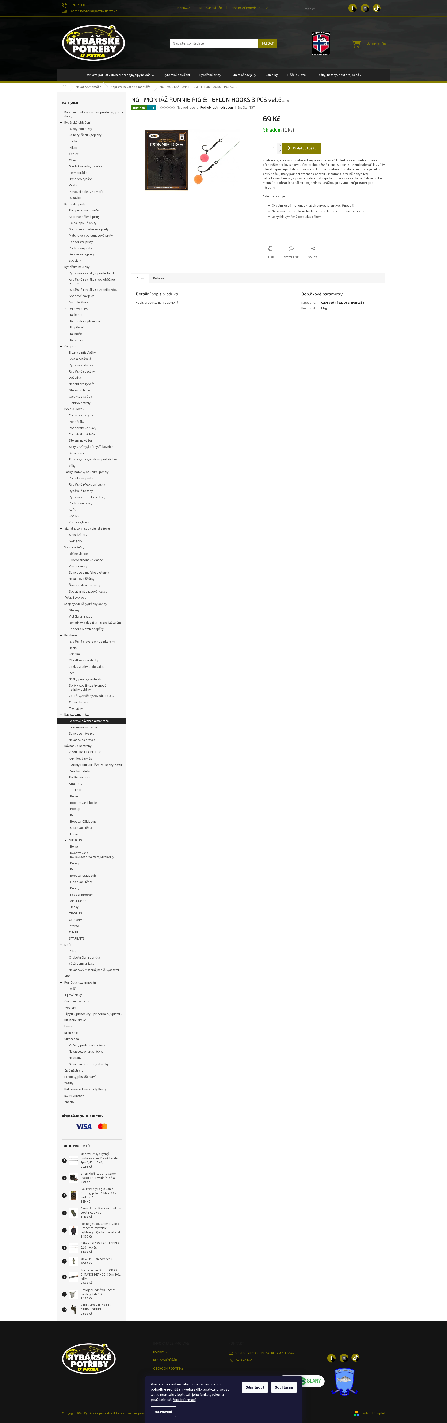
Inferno (74, 926)
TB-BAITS (75, 913)
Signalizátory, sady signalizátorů (87, 528)
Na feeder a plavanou (85, 321)
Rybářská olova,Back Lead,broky (92, 641)
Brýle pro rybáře (80, 179)
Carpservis (76, 919)
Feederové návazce (83, 727)
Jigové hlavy (73, 995)
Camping (70, 346)
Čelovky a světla (80, 396)
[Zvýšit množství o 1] (279, 145)
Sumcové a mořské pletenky (89, 572)
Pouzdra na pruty (81, 478)
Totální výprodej (75, 597)
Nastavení (163, 1411)
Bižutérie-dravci (75, 1020)
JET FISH (75, 790)
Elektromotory (74, 1095)
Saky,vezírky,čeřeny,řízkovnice (91, 447)
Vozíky (68, 1083)
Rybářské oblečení (77, 122)
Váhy (72, 466)
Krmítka (74, 654)
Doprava (183, 8)
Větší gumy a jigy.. (81, 963)
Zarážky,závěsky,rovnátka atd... (91, 696)
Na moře (76, 334)
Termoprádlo (78, 172)
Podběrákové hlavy (82, 428)
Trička (73, 141)
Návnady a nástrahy (78, 746)
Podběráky (76, 421)
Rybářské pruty (75, 204)
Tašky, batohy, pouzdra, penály (86, 472)
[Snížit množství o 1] (279, 151)
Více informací (184, 1399)
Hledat (268, 43)
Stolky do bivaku (80, 390)
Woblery (70, 1007)
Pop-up (75, 809)
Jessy (74, 907)
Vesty (73, 185)
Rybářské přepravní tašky (87, 484)
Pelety (74, 888)
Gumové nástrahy (76, 1001)
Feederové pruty (81, 242)
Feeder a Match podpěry (86, 629)
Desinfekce (77, 453)
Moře (68, 945)
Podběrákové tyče (82, 434)
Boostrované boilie (83, 802)
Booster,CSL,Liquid (83, 821)
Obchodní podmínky (245, 8)
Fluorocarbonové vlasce (86, 560)
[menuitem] (120, 75)
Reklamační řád (210, 8)
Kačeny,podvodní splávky (87, 1045)
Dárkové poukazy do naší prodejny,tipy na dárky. (93, 114)
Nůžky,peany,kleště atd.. (86, 679)
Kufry (72, 509)
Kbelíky (74, 516)
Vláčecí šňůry (78, 566)
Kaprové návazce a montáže (89, 721)
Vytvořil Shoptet (374, 1413)
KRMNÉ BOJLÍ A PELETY (85, 752)
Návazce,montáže (77, 714)
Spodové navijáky (81, 296)
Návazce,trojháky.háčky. (86, 1051)
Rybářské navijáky (77, 267)
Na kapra (76, 315)
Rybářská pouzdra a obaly (87, 497)
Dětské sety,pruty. (82, 254)
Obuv (72, 160)
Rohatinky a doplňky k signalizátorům (95, 622)
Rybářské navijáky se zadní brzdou (93, 289)
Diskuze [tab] (158, 278)
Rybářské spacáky (82, 371)
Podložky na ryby (81, 415)
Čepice (74, 154)
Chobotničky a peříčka (84, 957)
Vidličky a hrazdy (80, 616)
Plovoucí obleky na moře (86, 191)
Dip (72, 815)
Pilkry (73, 951)
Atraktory (75, 783)
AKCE (68, 976)
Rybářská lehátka (81, 365)
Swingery (75, 541)
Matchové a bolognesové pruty (91, 235)
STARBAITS (77, 938)
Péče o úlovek (74, 409)
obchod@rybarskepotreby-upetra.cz (265, 1353)
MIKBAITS (75, 840)
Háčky (73, 648)
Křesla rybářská (80, 359)
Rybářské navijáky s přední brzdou (93, 273)
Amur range (78, 900)
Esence (75, 834)
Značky (69, 1102)
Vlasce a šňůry (74, 547)
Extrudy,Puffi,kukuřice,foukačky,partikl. (96, 765)
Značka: (246, 107)
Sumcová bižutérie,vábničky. (89, 1064)
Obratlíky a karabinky (84, 660)
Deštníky (75, 377)
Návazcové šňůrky (82, 579)
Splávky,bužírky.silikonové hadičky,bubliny (87, 687)
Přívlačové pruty (80, 248)
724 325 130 (243, 1359)
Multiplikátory (78, 302)
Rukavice (75, 198)
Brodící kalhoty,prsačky (85, 166)
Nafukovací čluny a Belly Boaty (85, 1089)
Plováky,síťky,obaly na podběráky (93, 459)
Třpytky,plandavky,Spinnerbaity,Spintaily (93, 1014)
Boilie (74, 796)
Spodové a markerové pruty (89, 229)
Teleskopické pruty (82, 223)
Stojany (74, 610)
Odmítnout (254, 1387)
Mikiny (73, 147)
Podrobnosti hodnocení (216, 108)
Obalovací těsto (81, 828)
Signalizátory (78, 534)
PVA (71, 673)
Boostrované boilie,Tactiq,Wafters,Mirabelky (92, 855)
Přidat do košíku (305, 148)
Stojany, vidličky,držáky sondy (85, 604)
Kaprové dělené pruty (84, 217)
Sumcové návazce (82, 733)
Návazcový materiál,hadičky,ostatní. (94, 970)
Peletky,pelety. (80, 771)
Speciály (75, 260)
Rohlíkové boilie (80, 777)
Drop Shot (71, 1032)
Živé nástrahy (73, 1070)
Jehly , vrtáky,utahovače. (86, 666)
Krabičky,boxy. (79, 522)
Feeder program (81, 894)
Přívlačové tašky (80, 503)
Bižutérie (70, 635)
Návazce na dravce (82, 740)
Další (72, 989)
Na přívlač (77, 327)
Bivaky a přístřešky (82, 352)
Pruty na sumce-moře (84, 210)
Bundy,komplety (80, 129)
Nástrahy (75, 1058)
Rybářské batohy (81, 491)
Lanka (68, 1026)
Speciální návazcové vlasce (88, 591)
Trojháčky (76, 708)
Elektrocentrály (80, 403)
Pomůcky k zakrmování (80, 982)
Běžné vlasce (78, 553)
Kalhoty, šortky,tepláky (85, 135)
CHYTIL (74, 932)
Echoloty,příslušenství (80, 1077)
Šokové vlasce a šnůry (84, 585)
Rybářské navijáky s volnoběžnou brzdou (92, 281)
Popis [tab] (140, 278)
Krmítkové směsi (81, 758)
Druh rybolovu (78, 308)
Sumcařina (71, 1039)
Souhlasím (284, 1387)
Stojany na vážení (81, 440)
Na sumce (77, 340)
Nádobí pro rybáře (82, 384)
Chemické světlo (80, 702)
